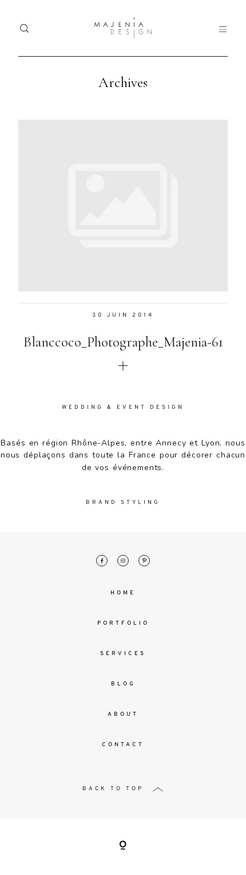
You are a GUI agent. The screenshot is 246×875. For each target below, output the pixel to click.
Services (123, 654)
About (123, 714)
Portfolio (123, 623)
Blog (123, 684)
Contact (123, 745)
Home (123, 593)
